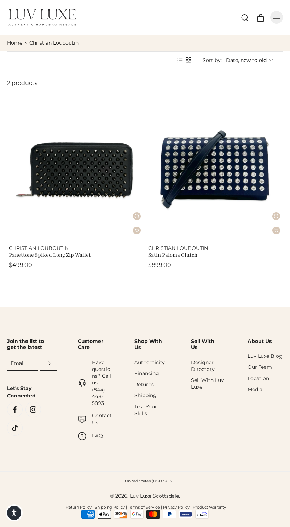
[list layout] (180, 60)
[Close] (259, 253)
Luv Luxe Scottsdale (154, 496)
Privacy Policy (176, 507)
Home (14, 43)
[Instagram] (33, 409)
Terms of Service (144, 507)
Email (18, 363)
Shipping (145, 395)
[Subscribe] (251, 331)
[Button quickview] (276, 216)
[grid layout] (188, 60)
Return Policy (79, 507)
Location (258, 378)
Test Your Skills (145, 410)
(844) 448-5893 (98, 396)
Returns (144, 384)
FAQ (97, 436)
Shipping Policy (110, 507)
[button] (14, 512)
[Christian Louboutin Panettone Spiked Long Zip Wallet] (75, 169)
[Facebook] (15, 409)
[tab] (12, 233)
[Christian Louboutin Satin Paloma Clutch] (214, 169)
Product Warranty (209, 507)
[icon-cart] (260, 17)
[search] (245, 17)
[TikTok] (15, 428)
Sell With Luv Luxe (207, 383)
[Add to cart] (276, 230)
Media (255, 389)
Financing (146, 373)
